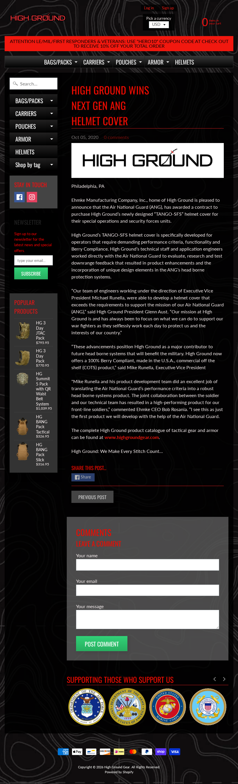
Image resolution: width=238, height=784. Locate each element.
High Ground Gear (117, 767)
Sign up (168, 8)
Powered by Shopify (119, 772)
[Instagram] (32, 197)
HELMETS (184, 62)
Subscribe (31, 273)
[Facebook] (19, 197)
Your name (87, 555)
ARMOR (159, 63)
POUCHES (129, 63)
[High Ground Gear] (38, 18)
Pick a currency (158, 18)
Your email (86, 581)
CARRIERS (97, 63)
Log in (149, 8)
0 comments (116, 137)
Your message (90, 606)
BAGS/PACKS (61, 63)
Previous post (92, 497)
